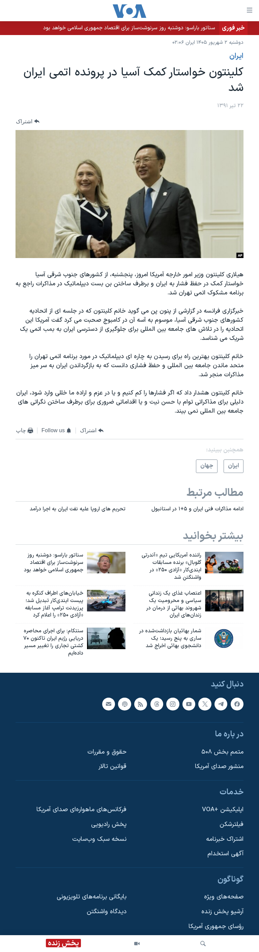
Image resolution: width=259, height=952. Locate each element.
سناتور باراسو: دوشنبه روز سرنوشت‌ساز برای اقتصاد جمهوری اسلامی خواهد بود (129, 28)
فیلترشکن (231, 824)
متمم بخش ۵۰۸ (222, 751)
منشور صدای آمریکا (219, 766)
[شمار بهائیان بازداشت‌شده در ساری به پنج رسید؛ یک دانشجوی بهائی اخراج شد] (224, 638)
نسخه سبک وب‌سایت (99, 839)
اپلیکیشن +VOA (222, 809)
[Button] (27, 121)
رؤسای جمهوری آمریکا (216, 926)
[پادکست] (124, 703)
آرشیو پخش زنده (222, 911)
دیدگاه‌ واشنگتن (106, 911)
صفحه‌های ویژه (223, 896)
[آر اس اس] (140, 703)
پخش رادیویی (108, 824)
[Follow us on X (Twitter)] (204, 703)
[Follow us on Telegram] (220, 703)
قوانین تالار (112, 766)
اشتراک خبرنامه (224, 839)
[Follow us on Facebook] (237, 703)
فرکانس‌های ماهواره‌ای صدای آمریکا (81, 809)
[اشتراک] (108, 703)
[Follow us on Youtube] (188, 703)
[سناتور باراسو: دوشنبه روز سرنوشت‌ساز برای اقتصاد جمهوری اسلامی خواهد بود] (106, 562)
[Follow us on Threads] (156, 703)
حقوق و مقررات (106, 751)
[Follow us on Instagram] (172, 703)
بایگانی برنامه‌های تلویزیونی (91, 896)
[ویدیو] (137, 943)
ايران (236, 56)
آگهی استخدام (225, 853)
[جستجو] (203, 943)
